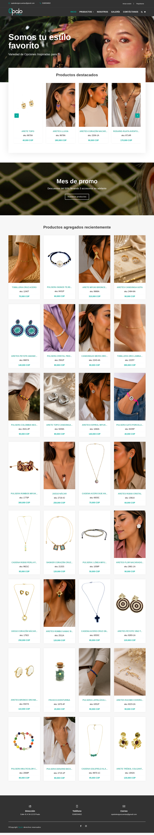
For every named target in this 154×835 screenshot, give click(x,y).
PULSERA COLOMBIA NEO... (24, 425)
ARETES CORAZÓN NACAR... (60, 131)
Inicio (73, 12)
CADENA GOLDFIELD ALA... (95, 769)
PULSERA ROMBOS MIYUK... (24, 494)
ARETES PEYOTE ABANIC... (24, 356)
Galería (115, 12)
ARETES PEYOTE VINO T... (130, 631)
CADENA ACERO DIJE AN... (94, 494)
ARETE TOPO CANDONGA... (59, 425)
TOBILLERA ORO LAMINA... (129, 356)
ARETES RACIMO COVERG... (129, 700)
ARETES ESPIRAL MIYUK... (94, 425)
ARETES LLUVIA (28, 131)
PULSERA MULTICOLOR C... (24, 769)
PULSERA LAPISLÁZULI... (95, 700)
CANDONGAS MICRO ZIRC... (94, 356)
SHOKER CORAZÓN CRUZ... (59, 562)
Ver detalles (28, 105)
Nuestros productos (77, 197)
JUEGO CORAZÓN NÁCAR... (24, 631)
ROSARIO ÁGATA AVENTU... (93, 131)
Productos (85, 12)
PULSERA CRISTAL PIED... (59, 356)
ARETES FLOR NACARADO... (129, 562)
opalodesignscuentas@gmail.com (23, 3)
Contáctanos (130, 12)
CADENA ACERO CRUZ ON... (94, 631)
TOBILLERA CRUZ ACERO (24, 287)
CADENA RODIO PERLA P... (24, 562)
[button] (11, 49)
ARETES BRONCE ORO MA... (24, 700)
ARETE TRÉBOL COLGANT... (129, 769)
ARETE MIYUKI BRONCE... (94, 287)
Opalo (21, 827)
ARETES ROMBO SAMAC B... (59, 631)
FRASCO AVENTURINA (59, 700)
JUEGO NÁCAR (59, 494)
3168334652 (77, 814)
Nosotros (102, 12)
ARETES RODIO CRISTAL (130, 494)
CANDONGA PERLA (126, 131)
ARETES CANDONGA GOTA (130, 287)
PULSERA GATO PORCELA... (129, 425)
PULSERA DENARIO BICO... (59, 769)
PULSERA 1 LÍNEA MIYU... (95, 562)
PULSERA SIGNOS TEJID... (59, 287)
